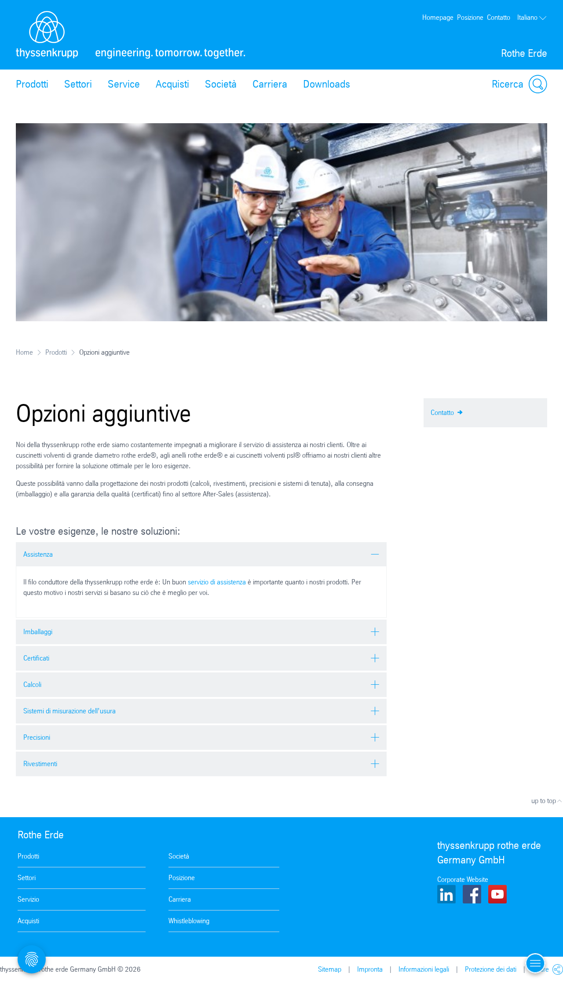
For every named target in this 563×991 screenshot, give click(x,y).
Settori (78, 84)
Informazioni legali (423, 969)
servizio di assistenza (217, 582)
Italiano (527, 17)
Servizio (28, 899)
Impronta (370, 969)
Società (221, 84)
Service (124, 84)
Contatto (498, 17)
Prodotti (32, 84)
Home (24, 352)
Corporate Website (462, 879)
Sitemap (329, 969)
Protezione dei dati (490, 969)
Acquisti (172, 84)
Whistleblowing (188, 921)
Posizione (470, 17)
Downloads (326, 84)
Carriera (269, 84)
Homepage (437, 17)
